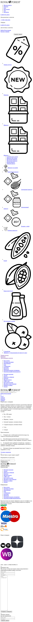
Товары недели (5, 355)
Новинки (3, 356)
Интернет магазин (8, 374)
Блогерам (6, 367)
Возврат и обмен (8, 385)
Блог (5, 8)
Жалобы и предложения (10, 384)
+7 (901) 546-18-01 (5, 20)
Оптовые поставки (9, 362)
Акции (5, 375)
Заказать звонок (18, 34)
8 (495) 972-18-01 (5, 14)
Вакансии (6, 369)
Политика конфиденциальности (12, 371)
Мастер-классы (8, 5)
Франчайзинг (7, 363)
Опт (5, 10)
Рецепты (6, 6)
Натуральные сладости (7, 358)
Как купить (7, 9)
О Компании (7, 366)
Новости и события (9, 377)
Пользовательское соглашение (11, 370)
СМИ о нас (7, 381)
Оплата (6, 386)
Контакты (6, 12)
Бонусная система (8, 382)
